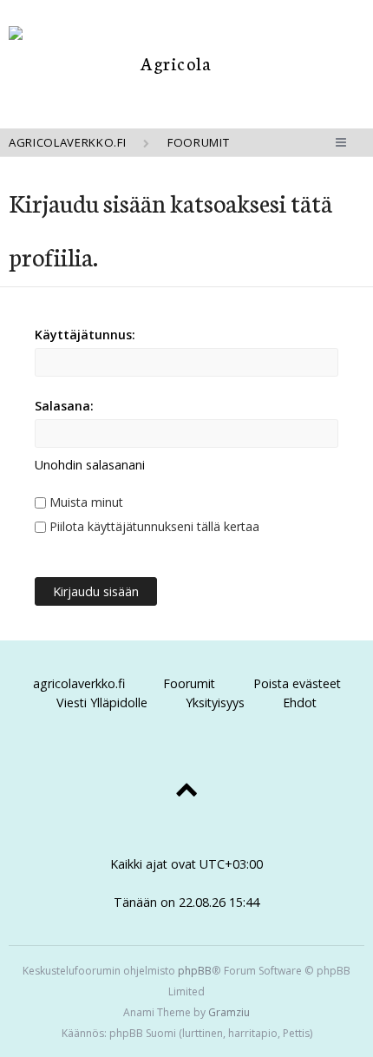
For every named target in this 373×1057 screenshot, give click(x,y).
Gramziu (229, 1012)
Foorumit (189, 683)
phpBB (195, 970)
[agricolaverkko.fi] (169, 63)
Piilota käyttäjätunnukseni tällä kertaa (152, 526)
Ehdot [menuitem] (300, 702)
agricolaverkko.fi (79, 683)
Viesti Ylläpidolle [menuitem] (101, 702)
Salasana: (64, 405)
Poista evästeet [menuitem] (297, 683)
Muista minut (84, 502)
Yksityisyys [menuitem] (215, 702)
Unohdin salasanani (90, 464)
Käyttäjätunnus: (85, 334)
